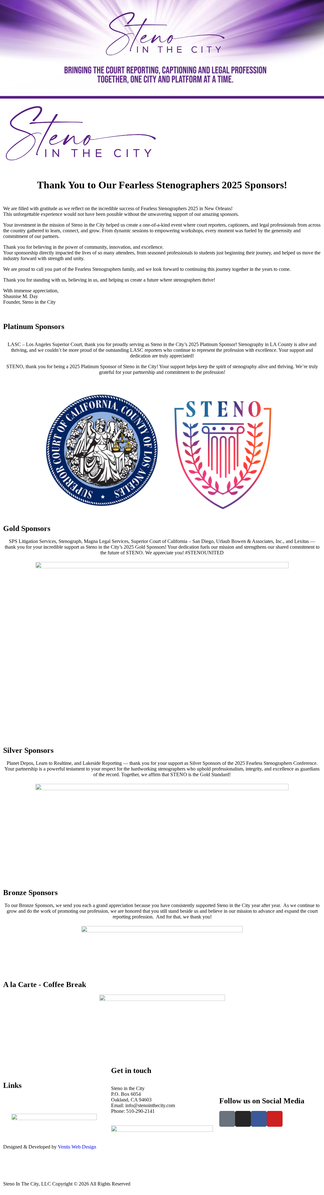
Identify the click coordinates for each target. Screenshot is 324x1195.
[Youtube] (275, 1119)
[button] (243, 107)
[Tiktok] (227, 1119)
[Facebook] (259, 1119)
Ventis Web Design (77, 1146)
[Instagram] (243, 1119)
